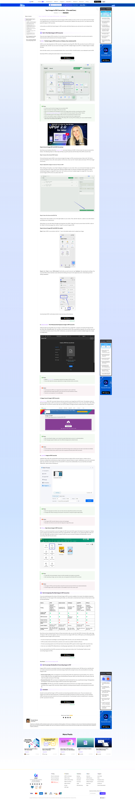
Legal (78, 783)
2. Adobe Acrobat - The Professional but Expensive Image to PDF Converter (31, 26)
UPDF (32, 1)
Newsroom (88, 783)
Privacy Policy (46, 797)
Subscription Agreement (59, 797)
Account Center (100, 781)
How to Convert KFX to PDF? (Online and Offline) (106, 18)
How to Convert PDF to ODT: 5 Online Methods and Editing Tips (106, 22)
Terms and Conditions (52, 797)
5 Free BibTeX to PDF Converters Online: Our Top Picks (106, 687)
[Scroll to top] (132, 800)
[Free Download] (97, 2)
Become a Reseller (90, 779)
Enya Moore (63, 754)
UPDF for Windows (68, 776)
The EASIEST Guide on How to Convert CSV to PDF (106, 683)
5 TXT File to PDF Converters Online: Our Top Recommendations (106, 26)
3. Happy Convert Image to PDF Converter (31, 29)
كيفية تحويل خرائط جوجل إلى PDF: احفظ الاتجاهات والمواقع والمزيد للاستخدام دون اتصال (106, 703)
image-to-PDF (59, 150)
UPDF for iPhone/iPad (68, 779)
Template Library (100, 779)
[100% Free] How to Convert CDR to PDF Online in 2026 (105, 695)
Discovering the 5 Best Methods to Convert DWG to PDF (106, 40)
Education (79, 779)
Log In (104, 1)
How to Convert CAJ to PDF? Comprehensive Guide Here (106, 355)
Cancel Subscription (101, 785)
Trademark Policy (73, 797)
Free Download (98, 1)
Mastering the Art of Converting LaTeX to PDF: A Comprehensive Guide (106, 366)
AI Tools (65, 785)
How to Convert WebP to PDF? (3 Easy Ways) (106, 359)
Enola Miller (81, 754)
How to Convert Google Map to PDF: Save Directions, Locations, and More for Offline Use (106, 370)
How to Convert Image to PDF (51, 661)
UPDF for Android (67, 781)
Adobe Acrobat (44, 324)
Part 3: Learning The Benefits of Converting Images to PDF (31, 40)
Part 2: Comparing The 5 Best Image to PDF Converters (31, 37)
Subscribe (102, 793)
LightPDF (43, 455)
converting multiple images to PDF (53, 112)
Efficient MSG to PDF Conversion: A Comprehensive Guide (105, 351)
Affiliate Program (89, 781)
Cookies (64, 797)
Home (40, 16)
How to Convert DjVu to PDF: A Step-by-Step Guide (106, 699)
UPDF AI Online (67, 783)
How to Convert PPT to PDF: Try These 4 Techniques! (106, 36)
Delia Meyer (45, 754)
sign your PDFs (51, 379)
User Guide (99, 776)
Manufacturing (80, 785)
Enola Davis (56, 12)
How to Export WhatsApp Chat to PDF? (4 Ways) (106, 373)
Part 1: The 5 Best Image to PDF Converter (30, 19)
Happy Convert (43, 401)
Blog (87, 785)
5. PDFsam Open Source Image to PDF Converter (31, 33)
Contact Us (99, 783)
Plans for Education (55, 779)
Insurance (79, 781)
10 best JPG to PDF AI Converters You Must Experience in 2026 (105, 29)
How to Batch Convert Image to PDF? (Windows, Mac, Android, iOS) (106, 691)
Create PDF (44, 16)
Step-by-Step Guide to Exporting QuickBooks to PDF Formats (106, 362)
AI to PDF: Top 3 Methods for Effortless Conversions (106, 707)
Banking (78, 776)
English (103, 797)
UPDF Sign (66, 787)
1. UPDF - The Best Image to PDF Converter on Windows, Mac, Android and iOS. (31, 22)
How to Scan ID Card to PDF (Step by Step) (106, 33)
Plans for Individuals (55, 776)
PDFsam (43, 528)
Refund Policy (68, 797)
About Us (88, 776)
